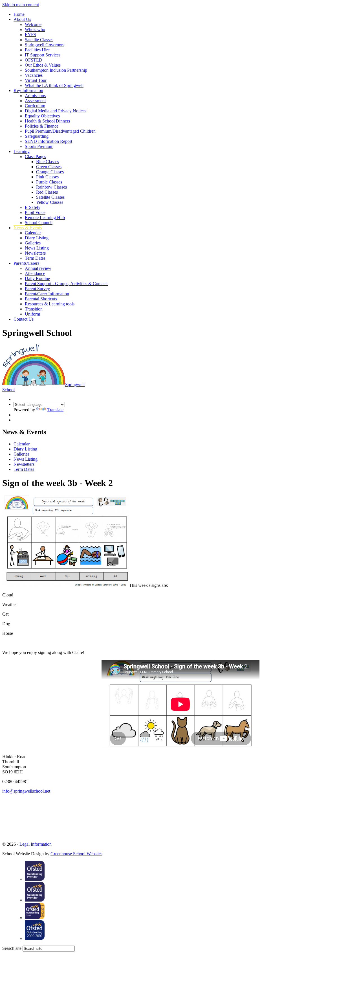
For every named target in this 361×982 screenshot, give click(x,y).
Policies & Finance (41, 126)
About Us (22, 19)
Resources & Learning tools (49, 303)
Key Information (28, 90)
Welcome (33, 24)
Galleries (33, 242)
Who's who (35, 29)
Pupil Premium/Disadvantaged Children (60, 131)
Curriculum (35, 105)
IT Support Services (42, 55)
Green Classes (48, 166)
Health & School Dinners (47, 121)
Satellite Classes (39, 39)
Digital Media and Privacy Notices (55, 110)
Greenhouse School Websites (76, 853)
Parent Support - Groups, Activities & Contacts (66, 283)
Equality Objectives (42, 115)
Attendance (35, 273)
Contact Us (24, 319)
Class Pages (35, 156)
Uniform (32, 314)
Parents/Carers (26, 263)
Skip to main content (20, 4)
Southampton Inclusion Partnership (56, 70)
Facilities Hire (37, 49)
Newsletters (35, 253)
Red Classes (47, 192)
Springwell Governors (44, 44)
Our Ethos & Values (43, 65)
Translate (55, 409)
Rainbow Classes (51, 187)
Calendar (33, 232)
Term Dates (35, 258)
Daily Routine (37, 278)
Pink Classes (47, 176)
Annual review (38, 268)
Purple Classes (49, 182)
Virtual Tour (36, 80)
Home (19, 14)
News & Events (28, 227)
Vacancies (34, 75)
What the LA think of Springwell (54, 85)
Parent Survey (37, 288)
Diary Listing (37, 237)
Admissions (35, 95)
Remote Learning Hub (45, 217)
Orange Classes (50, 171)
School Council (38, 222)
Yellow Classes (49, 202)
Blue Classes (47, 161)
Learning (22, 151)
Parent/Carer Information (47, 293)
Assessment (35, 100)
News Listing (37, 248)
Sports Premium (39, 146)
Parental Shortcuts (41, 298)
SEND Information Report (48, 141)
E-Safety (32, 207)
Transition (34, 309)
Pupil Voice (35, 212)
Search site (11, 948)
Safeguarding (37, 136)
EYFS (30, 34)
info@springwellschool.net (26, 791)
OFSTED (33, 60)
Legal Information (35, 844)
